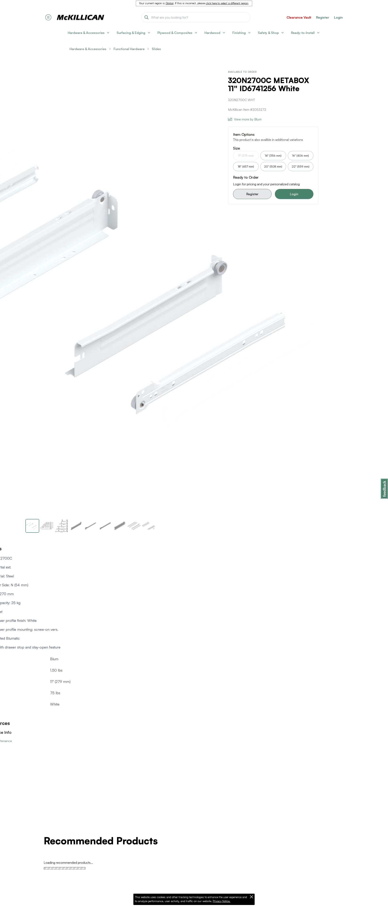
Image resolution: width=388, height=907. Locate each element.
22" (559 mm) (300, 166)
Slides (156, 49)
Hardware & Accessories (88, 49)
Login (338, 17)
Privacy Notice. (221, 901)
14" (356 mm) (273, 155)
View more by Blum (247, 119)
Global (169, 3)
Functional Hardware (129, 49)
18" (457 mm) (246, 166)
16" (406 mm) (300, 155)
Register (252, 194)
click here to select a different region (227, 3)
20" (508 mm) (273, 166)
